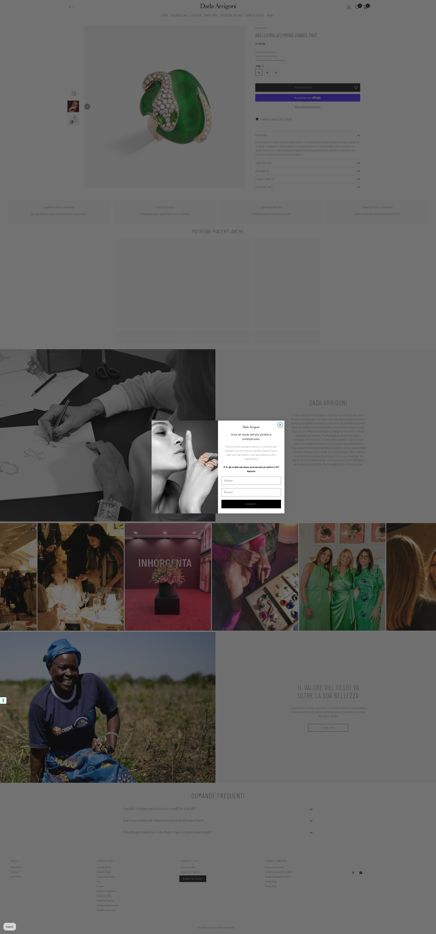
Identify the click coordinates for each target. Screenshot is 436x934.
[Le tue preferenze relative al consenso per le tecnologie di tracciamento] (3, 700)
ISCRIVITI (251, 504)
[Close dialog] (280, 424)
